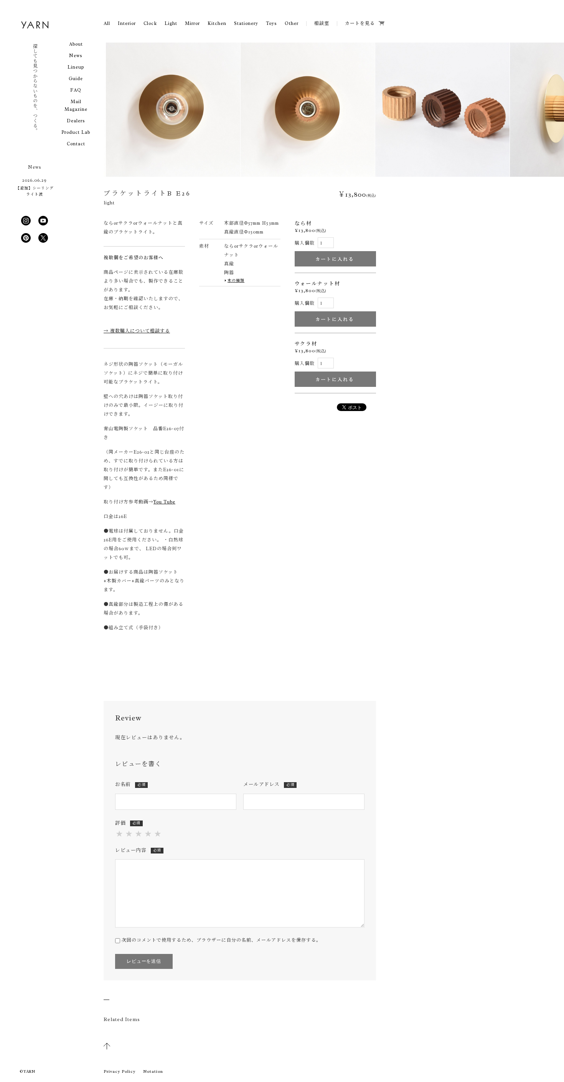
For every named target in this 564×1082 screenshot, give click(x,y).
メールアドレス (268, 784)
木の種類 (236, 280)
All (107, 23)
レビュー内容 (138, 850)
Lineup (76, 67)
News (75, 56)
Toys (271, 23)
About (76, 44)
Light (171, 23)
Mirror (192, 23)
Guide (76, 79)
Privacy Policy (119, 1071)
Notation (153, 1071)
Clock (150, 23)
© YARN (27, 1071)
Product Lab (75, 132)
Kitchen (217, 23)
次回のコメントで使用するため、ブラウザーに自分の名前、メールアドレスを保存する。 (221, 940)
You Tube (164, 502)
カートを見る (360, 23)
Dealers (76, 121)
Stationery (246, 23)
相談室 (321, 23)
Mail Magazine (75, 105)
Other (291, 23)
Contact (76, 144)
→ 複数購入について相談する (137, 331)
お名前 (130, 784)
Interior (127, 23)
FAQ (75, 90)
